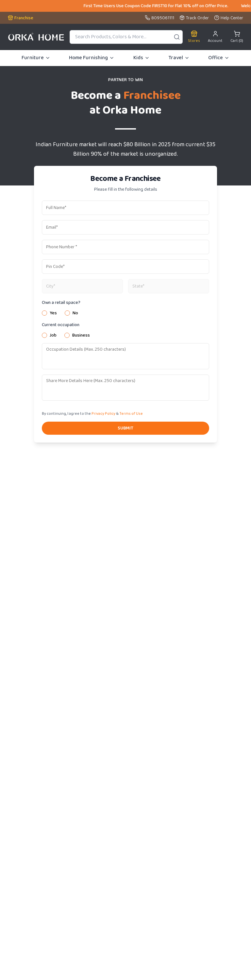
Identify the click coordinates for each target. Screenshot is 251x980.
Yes (53, 313)
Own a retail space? (61, 302)
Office (215, 58)
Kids (138, 58)
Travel (176, 58)
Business (81, 335)
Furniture (33, 58)
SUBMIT (125, 428)
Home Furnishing (88, 58)
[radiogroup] (125, 313)
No (75, 313)
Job (53, 335)
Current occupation (60, 324)
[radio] (44, 313)
